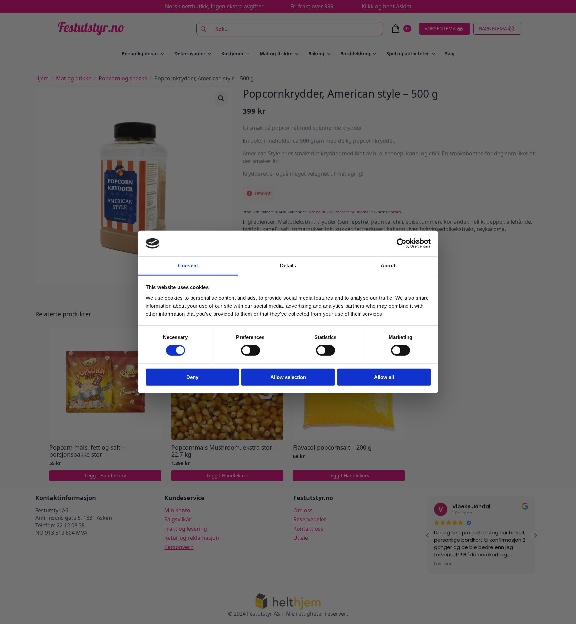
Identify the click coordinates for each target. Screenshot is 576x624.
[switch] (250, 350)
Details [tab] (288, 265)
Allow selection (288, 377)
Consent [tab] (188, 265)
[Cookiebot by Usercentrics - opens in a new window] (401, 243)
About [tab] (388, 265)
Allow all (384, 377)
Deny (192, 377)
